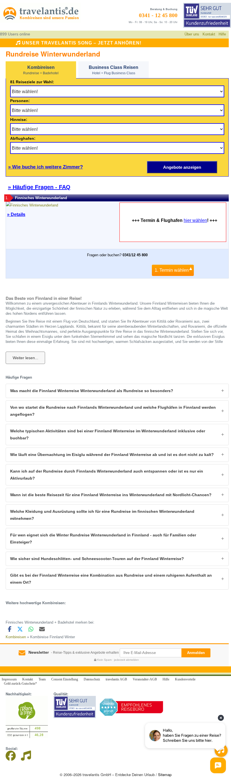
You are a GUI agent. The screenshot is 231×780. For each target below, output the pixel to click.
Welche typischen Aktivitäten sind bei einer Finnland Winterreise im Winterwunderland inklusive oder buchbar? (107, 434)
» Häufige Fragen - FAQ (39, 187)
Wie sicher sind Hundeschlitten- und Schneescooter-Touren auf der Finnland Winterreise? (97, 558)
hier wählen (195, 220)
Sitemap (165, 774)
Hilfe (222, 34)
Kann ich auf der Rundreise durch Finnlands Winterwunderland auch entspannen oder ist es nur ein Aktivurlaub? (106, 474)
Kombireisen (16, 637)
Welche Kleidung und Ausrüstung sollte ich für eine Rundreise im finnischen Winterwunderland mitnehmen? (102, 515)
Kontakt (209, 34)
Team (42, 679)
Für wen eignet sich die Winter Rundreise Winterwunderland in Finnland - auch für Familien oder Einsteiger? (103, 538)
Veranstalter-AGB (145, 679)
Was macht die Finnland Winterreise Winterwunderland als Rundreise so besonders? (91, 390)
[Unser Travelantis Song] (26, 758)
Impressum (9, 679)
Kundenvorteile (185, 679)
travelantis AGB (116, 679)
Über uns (192, 34)
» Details (16, 214)
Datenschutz (92, 679)
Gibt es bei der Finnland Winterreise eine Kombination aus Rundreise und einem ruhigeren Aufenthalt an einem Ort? (111, 579)
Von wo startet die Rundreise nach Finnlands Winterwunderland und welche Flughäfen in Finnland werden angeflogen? (113, 411)
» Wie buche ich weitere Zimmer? (45, 167)
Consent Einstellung (64, 679)
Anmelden (196, 653)
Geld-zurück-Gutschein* (20, 683)
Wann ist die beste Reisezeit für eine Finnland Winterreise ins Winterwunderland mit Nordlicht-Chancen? (111, 495)
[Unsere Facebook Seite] (13, 758)
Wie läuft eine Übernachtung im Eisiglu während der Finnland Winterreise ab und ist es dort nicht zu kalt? (112, 454)
